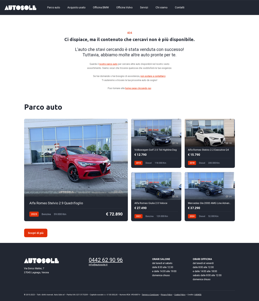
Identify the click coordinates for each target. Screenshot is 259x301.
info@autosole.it (98, 264)
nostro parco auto (108, 64)
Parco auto (53, 7)
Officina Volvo (124, 7)
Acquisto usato (76, 7)
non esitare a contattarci (152, 76)
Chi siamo (161, 7)
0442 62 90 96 (106, 260)
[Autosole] (20, 7)
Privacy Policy (166, 295)
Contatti (179, 7)
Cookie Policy (179, 295)
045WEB (197, 295)
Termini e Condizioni (150, 295)
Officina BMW (101, 7)
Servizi (144, 7)
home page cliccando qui (138, 88)
